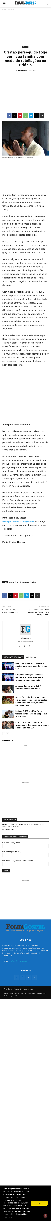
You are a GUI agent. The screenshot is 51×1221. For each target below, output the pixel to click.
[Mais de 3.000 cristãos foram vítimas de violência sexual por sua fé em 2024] (8, 714)
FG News (11, 10)
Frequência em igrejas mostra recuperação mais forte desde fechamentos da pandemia (29, 677)
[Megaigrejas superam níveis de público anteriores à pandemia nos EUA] (8, 666)
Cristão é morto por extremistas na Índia (10, 611)
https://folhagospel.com (25, 641)
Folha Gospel (22, 70)
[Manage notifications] (45, 1216)
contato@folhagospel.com (19, 961)
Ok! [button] (39, 1203)
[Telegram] (31, 115)
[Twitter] (28, 977)
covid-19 (11, 582)
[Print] (41, 115)
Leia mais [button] (8, 1217)
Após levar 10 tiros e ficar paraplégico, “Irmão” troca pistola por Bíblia (38, 612)
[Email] (36, 115)
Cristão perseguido (23, 582)
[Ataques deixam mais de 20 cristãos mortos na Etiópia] (8, 689)
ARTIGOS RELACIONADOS (13, 657)
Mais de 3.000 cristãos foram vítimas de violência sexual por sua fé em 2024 (31, 714)
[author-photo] (25, 635)
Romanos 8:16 (8, 829)
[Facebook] (9, 115)
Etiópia (33, 582)
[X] (14, 115)
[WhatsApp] (25, 115)
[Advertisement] (25, 28)
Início (4, 10)
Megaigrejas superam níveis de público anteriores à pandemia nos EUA (31, 666)
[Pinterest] (20, 115)
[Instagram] (26, 646)
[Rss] (34, 977)
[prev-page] (3, 733)
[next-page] (7, 733)
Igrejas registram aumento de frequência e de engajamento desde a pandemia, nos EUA (32, 725)
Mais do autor (31, 657)
